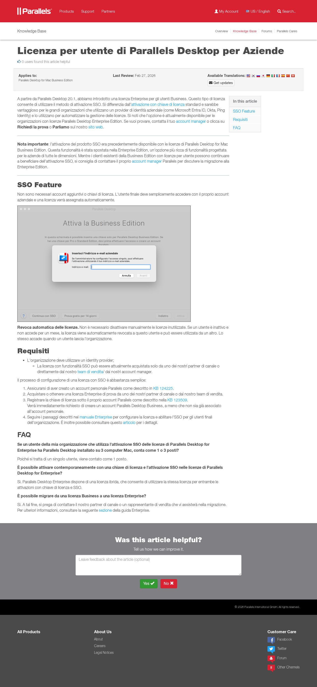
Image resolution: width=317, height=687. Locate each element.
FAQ (236, 127)
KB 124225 (163, 388)
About (98, 639)
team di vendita (90, 371)
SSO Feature (244, 111)
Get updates (222, 83)
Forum (282, 658)
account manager (191, 121)
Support (87, 11)
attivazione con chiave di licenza (158, 104)
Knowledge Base (245, 31)
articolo (129, 422)
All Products (28, 631)
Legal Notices (104, 653)
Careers (100, 646)
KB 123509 (177, 400)
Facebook (284, 639)
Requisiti (240, 119)
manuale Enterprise (95, 417)
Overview (221, 31)
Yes (146, 583)
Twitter (282, 649)
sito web (95, 127)
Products (66, 11)
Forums (267, 31)
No (167, 583)
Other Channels (288, 667)
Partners (108, 11)
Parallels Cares (287, 31)
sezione (105, 510)
